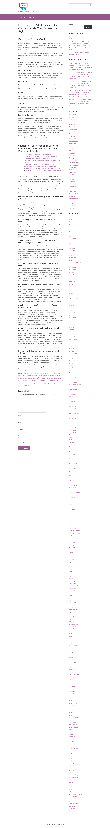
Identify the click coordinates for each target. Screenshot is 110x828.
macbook (71, 578)
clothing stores (73, 339)
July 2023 (71, 203)
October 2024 (72, 167)
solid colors (33, 383)
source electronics (74, 717)
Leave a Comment (42, 35)
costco (71, 363)
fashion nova (72, 430)
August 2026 (72, 115)
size (70, 710)
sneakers (71, 713)
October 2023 (72, 196)
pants (46, 382)
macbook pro (72, 581)
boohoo (71, 293)
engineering (72, 418)
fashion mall (72, 428)
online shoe (72, 629)
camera (71, 308)
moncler (71, 607)
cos (70, 361)
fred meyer (72, 452)
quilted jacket (72, 660)
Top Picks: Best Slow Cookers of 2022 (79, 41)
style (70, 729)
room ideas (72, 669)
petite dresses (73, 645)
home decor (72, 487)
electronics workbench (75, 413)
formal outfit (72, 449)
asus (70, 255)
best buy (71, 274)
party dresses (72, 638)
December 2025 (73, 134)
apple (70, 243)
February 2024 (73, 186)
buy (70, 303)
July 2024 (71, 174)
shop (70, 701)
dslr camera (72, 401)
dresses (71, 396)
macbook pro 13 (73, 583)
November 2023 (73, 194)
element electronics (74, 416)
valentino (71, 770)
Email (20, 422)
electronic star (73, 406)
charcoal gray (35, 377)
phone (71, 648)
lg (69, 564)
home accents (73, 485)
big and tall (72, 279)
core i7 (71, 358)
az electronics (73, 267)
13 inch (71, 217)
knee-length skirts (48, 380)
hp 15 (70, 504)
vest (70, 772)
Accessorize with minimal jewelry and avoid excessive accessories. (43, 170)
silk (22, 383)
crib (70, 370)
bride (70, 301)
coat (70, 341)
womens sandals (73, 804)
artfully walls (72, 250)
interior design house (74, 531)
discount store (73, 389)
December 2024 (73, 163)
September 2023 (73, 198)
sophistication (40, 383)
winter (70, 799)
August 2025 (72, 143)
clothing (71, 334)
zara (70, 813)
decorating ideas (73, 377)
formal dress (72, 444)
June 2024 (72, 177)
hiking (70, 480)
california (71, 305)
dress (38, 373)
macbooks (72, 590)
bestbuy (71, 277)
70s (70, 224)
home (70, 483)
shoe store (72, 691)
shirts (19, 383)
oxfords (43, 382)
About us (22, 17)
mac (70, 574)
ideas (32, 380)
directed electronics (74, 387)
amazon (71, 241)
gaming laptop (73, 463)
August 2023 (72, 201)
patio (70, 641)
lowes (70, 571)
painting (71, 631)
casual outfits (33, 373)
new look (71, 617)
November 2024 (73, 165)
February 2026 (73, 129)
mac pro (71, 576)
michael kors (72, 602)
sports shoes (72, 722)
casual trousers (22, 377)
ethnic (70, 420)
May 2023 (71, 208)
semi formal (72, 686)
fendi (70, 435)
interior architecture (74, 526)
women (28, 385)
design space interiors (75, 384)
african (71, 231)
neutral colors (30, 382)
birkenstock (72, 281)
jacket (70, 535)
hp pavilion (72, 509)
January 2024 (72, 189)
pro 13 (71, 657)
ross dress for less (74, 674)
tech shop (71, 741)
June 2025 (72, 148)
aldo (70, 236)
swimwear (72, 736)
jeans (39, 380)
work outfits (48, 373)
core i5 (71, 356)
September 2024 (73, 170)
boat (70, 289)
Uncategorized (73, 763)
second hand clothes (74, 684)
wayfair (71, 787)
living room (72, 569)
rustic (70, 679)
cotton (26, 378)
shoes (70, 698)
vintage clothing (73, 775)
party (70, 636)
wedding (71, 789)
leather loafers (56, 380)
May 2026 (71, 122)
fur (70, 456)
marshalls (71, 595)
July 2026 (71, 117)
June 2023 (72, 206)
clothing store (72, 337)
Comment (21, 398)
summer (71, 732)
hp (70, 502)
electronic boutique (74, 404)
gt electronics (72, 471)
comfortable (21, 378)
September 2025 (73, 141)
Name (20, 415)
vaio (70, 768)
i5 (69, 514)
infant (70, 519)
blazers (29, 375)
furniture (71, 459)
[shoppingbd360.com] (23, 8)
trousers (71, 760)
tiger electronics (73, 748)
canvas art (72, 313)
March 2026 (72, 127)
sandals (71, 681)
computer (71, 349)
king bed (71, 545)
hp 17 (70, 507)
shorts (70, 708)
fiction (70, 437)
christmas (71, 327)
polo (70, 655)
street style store (73, 727)
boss (70, 296)
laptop (71, 557)
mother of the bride (74, 610)
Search (71, 24)
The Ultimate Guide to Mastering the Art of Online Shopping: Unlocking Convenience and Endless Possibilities (79, 95)
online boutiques (73, 626)
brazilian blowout (73, 298)
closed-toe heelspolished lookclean (53, 377)
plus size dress (73, 653)
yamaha (71, 811)
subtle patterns (53, 383)
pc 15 (70, 643)
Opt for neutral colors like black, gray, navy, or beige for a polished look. (43, 156)
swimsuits (71, 734)
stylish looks (46, 383)
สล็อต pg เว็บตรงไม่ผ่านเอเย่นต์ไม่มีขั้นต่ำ (80, 90)
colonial (71, 344)
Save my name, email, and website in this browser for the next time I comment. (39, 438)
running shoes (73, 677)
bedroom (71, 272)
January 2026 (72, 131)
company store (73, 346)
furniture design (73, 461)
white (70, 792)
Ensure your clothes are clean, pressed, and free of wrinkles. (41, 172)
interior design (73, 528)
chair (70, 322)
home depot (72, 490)
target (70, 739)
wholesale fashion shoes (75, 794)
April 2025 (72, 153)
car (70, 315)
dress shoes (37, 378)
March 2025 (72, 155)
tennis (70, 746)
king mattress (72, 547)
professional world (52, 382)
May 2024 (71, 179)
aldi (70, 234)
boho (70, 291)
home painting (73, 495)
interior (71, 523)
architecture (72, 248)
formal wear (56, 378)
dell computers (73, 382)
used (70, 765)
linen (70, 566)
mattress (71, 598)
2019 (70, 219)
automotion (72, 265)
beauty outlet (72, 270)
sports (70, 720)
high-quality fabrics (25, 380)
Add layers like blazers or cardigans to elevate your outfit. (40, 164)
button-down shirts (55, 375)
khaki (42, 380)
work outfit (42, 373)
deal (70, 372)
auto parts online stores (75, 262)
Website (20, 429)
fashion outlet (72, 432)
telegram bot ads (73, 72)
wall (70, 780)
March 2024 (72, 184)
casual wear (29, 377)
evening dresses (73, 423)
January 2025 (72, 160)
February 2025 (73, 158)
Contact (31, 17)
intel (70, 521)
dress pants (31, 378)
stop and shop (73, 724)
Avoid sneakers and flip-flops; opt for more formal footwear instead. (42, 168)
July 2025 (71, 146)
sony (70, 715)
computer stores (73, 353)
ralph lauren (72, 662)
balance (25, 375)
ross (70, 672)
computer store (73, 351)
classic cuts (42, 377)
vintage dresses (73, 777)
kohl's (70, 554)
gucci (70, 473)
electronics (72, 411)
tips (22, 385)
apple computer (73, 246)
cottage (71, 365)
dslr (70, 399)
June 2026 (72, 119)
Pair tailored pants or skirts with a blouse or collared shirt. (40, 158)
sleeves (28, 383)
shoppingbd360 (73, 81)
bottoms (37, 375)
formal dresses (73, 447)
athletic (71, 260)
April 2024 (72, 182)
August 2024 (72, 172)
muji (70, 612)
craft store (71, 368)
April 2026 (72, 124)
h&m (70, 478)
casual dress (26, 373)
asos (70, 253)
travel (70, 753)
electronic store (73, 408)
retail (70, 667)
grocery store (72, 468)
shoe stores (72, 693)
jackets (35, 380)
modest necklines (22, 382)
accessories (72, 229)
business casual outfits (45, 375)
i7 (69, 516)
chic (70, 325)
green (70, 466)
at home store (72, 258)
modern (71, 605)
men (62, 380)
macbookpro (72, 588)
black (70, 286)
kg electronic (72, 542)
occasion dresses (73, 624)
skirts (25, 383)
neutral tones (37, 382)
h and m (71, 475)
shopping (71, 705)
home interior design (74, 492)
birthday (71, 284)
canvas (71, 310)
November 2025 (73, 136)
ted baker (71, 744)
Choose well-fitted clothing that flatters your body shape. (39, 154)
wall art (71, 782)
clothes (71, 332)
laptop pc (71, 559)
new (70, 614)
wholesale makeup (74, 796)
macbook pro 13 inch (74, 586)
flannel (71, 440)
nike (70, 619)
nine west (71, 622)
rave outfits (72, 665)
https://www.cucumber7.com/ (76, 63)
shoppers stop (73, 703)
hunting (71, 511)
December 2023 (73, 191)
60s (70, 222)
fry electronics (73, 454)
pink (70, 650)
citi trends (71, 329)
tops (25, 385)
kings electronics (73, 550)
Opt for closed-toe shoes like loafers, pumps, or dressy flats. (40, 166)
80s (70, 226)
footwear (43, 378)
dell (70, 380)
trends (71, 758)
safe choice (60, 382)
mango (71, 593)
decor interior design (74, 375)
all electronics (73, 238)
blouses (33, 375)
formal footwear (49, 378)
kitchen (71, 552)
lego (70, 562)
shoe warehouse (73, 696)
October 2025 (72, 139)
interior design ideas (74, 533)
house (71, 499)
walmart (71, 784)
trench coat (72, 756)
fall (70, 425)
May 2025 (71, 151)
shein (70, 689)
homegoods (72, 497)
